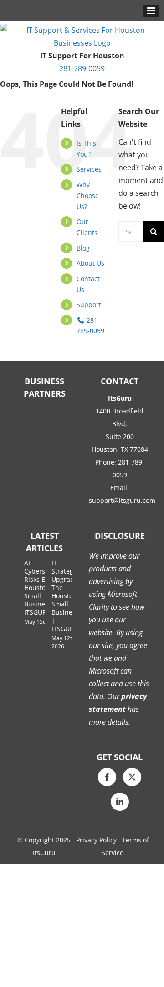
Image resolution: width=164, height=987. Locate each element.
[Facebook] (107, 777)
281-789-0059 (82, 68)
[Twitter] (132, 777)
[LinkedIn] (120, 802)
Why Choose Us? (88, 195)
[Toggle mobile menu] (151, 11)
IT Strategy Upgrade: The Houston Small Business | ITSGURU (65, 596)
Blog (83, 248)
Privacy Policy (96, 840)
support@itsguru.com (122, 500)
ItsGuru (44, 852)
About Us (90, 263)
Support (89, 304)
